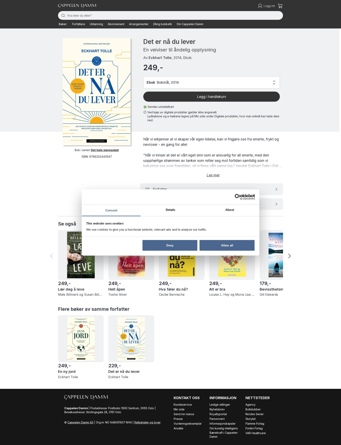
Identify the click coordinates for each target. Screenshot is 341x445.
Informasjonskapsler (223, 423)
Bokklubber (253, 409)
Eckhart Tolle (160, 58)
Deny (169, 245)
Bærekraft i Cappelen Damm (224, 434)
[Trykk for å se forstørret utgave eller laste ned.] (97, 91)
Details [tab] (170, 209)
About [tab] (229, 209)
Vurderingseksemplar (188, 423)
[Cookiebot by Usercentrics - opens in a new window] (237, 197)
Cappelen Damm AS (80, 422)
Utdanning (96, 24)
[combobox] (170, 15)
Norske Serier (254, 414)
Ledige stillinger (220, 404)
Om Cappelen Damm (190, 24)
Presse (178, 418)
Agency (250, 404)
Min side (179, 409)
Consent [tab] (111, 210)
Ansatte (178, 428)
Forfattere (78, 24)
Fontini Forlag (254, 428)
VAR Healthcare (255, 433)
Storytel (250, 418)
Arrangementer (139, 24)
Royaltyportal (218, 414)
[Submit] (62, 15)
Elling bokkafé (162, 24)
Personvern (217, 418)
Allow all (227, 245)
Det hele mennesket (105, 149)
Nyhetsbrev (217, 409)
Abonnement (116, 24)
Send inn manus (184, 414)
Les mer (213, 175)
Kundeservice (183, 404)
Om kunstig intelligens (224, 428)
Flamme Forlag (254, 423)
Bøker (63, 24)
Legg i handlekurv (211, 97)
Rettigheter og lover (147, 422)
